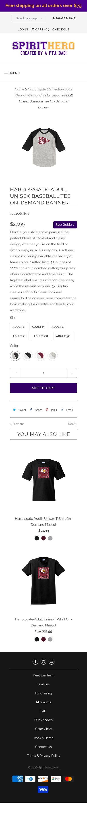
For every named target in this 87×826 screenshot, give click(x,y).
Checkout (60, 29)
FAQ (43, 711)
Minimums (43, 702)
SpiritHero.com (48, 767)
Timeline (43, 684)
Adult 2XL (41, 336)
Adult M (38, 326)
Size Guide (64, 225)
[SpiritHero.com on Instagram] (43, 662)
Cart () (41, 29)
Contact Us (43, 747)
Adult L (58, 326)
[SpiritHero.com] (43, 50)
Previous (18, 424)
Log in (23, 29)
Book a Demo (43, 738)
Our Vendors (43, 720)
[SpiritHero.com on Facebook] (35, 662)
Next (71, 424)
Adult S (18, 326)
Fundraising (43, 693)
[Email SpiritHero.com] (51, 662)
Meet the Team (43, 675)
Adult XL (19, 336)
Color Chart (43, 729)
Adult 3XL (63, 336)
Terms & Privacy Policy (43, 756)
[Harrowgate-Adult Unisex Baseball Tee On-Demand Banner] (43, 147)
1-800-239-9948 (64, 18)
